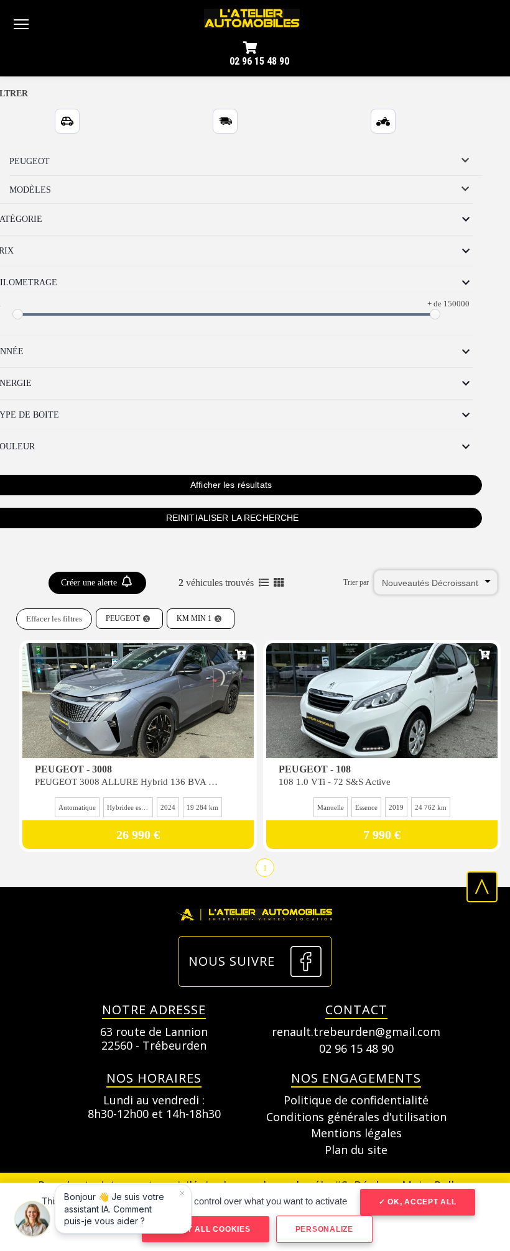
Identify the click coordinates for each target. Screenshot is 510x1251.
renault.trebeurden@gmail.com (356, 1032)
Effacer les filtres (54, 618)
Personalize (324, 1229)
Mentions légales (356, 1133)
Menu (21, 23)
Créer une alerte (90, 582)
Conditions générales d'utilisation (356, 1117)
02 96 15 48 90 (259, 61)
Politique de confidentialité (356, 1100)
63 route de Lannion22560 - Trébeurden (154, 1038)
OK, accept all (420, 1202)
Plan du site (356, 1150)
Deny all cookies (209, 1229)
